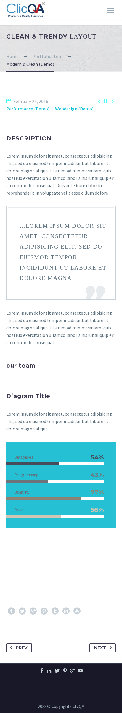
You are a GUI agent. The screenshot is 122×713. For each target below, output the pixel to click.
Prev (21, 647)
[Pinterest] (44, 611)
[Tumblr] (55, 611)
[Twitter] (22, 611)
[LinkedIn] (66, 611)
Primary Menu (110, 10)
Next (100, 647)
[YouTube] (80, 670)
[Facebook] (11, 611)
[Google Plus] (33, 611)
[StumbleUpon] (77, 611)
